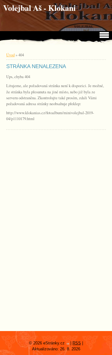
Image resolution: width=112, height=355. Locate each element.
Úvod (10, 55)
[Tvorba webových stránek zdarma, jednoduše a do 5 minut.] (68, 343)
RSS (76, 343)
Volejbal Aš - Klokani (39, 8)
